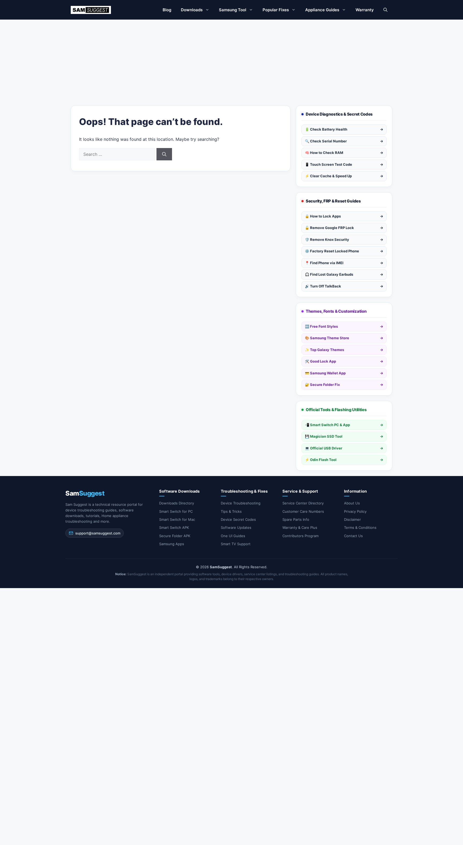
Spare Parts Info (295, 519)
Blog (167, 9)
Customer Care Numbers (303, 511)
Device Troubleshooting (240, 503)
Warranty (365, 9)
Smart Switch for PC (176, 511)
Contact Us (353, 536)
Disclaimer (352, 519)
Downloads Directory (176, 503)
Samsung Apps (171, 544)
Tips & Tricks (231, 511)
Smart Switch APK (174, 527)
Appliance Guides (322, 9)
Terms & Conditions (360, 527)
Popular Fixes (276, 9)
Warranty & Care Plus (299, 527)
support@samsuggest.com (97, 533)
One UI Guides (233, 536)
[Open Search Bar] (385, 10)
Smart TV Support (236, 544)
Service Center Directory (303, 503)
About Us (352, 503)
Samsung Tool (232, 9)
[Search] (164, 154)
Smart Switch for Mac (177, 519)
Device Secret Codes (238, 519)
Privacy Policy (355, 511)
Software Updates (236, 527)
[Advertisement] (231, 59)
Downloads (192, 9)
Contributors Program (300, 536)
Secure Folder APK (174, 536)
